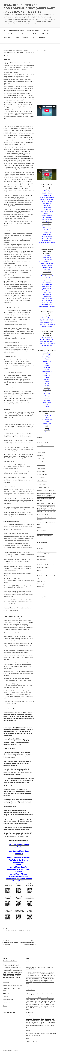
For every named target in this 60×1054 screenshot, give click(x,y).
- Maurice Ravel (41, 461)
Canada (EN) (47, 355)
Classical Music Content (9, 33)
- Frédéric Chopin (41, 465)
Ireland (47, 383)
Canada (47, 417)
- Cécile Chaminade (42, 474)
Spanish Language (20, 932)
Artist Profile (29, 964)
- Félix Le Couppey (41, 484)
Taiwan (47, 406)
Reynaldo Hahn (47, 224)
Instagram (34, 1041)
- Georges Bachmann (42, 480)
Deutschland (47, 361)
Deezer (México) (18, 881)
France (47, 359)
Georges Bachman (7, 975)
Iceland (47, 381)
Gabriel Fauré (47, 207)
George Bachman (47, 238)
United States (47, 353)
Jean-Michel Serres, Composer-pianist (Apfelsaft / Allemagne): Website (29, 8)
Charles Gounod (47, 219)
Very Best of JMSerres (31, 967)
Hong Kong (47, 379)
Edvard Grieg (47, 228)
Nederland (47, 388)
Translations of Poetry (45, 33)
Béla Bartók (46, 213)
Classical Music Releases (33, 30)
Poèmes (39, 527)
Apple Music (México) (18, 874)
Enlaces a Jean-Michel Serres (19, 858)
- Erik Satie (39, 449)
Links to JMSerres (43, 41)
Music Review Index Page (43, 514)
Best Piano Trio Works (46, 322)
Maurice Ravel (47, 195)
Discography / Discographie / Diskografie (46, 490)
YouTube (16, 37)
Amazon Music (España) (18, 876)
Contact (34, 41)
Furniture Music (47, 326)
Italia (47, 363)
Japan (47, 385)
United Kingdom (47, 357)
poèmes (39, 570)
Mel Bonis (47, 205)
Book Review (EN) (41, 548)
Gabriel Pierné (47, 230)
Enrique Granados (47, 215)
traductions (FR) (41, 581)
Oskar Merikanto (47, 209)
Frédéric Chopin (47, 201)
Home (5, 30)
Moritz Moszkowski (47, 211)
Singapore (47, 400)
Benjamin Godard (47, 236)
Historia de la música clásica (20, 930)
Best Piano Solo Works (47, 320)
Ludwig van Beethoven (47, 199)
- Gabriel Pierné (41, 471)
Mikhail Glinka (10, 932)
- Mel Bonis (40, 455)
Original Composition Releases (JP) (45, 564)
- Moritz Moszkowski (42, 477)
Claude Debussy (47, 193)
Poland (47, 396)
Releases (39, 573)
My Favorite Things (41, 530)
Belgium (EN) (47, 369)
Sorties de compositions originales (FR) (46, 575)
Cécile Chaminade (47, 217)
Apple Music (42, 37)
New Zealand (47, 390)
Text (7, 928)
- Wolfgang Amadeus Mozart (44, 487)
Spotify (33, 37)
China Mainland (47, 371)
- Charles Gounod (41, 468)
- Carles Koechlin (41, 452)
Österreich (47, 394)
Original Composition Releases (16, 30)
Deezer (16, 41)
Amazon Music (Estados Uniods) (19, 879)
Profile (27, 41)
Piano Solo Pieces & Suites (47, 324)
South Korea (47, 402)
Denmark (47, 375)
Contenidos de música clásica (18, 840)
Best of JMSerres (47, 318)
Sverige (47, 404)
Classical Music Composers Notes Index (12, 985)
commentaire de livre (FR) (43, 553)
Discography (46, 30)
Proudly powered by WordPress (10, 1050)
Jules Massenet (47, 222)
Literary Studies (33, 33)
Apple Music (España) (18, 867)
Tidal (22, 41)
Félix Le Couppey (47, 234)
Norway (47, 392)
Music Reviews (22, 33)
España (47, 365)
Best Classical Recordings (47, 242)
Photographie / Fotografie (43, 567)
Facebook (28, 1041)
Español (8, 930)
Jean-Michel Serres (22, 50)
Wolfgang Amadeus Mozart (47, 197)
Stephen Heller (47, 232)
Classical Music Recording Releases (45, 445)
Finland (47, 377)
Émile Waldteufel (47, 226)
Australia (47, 367)
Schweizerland (47, 398)
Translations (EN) (41, 584)
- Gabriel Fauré (40, 458)
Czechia (47, 373)
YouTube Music (25, 37)
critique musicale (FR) (42, 556)
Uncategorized (40, 586)
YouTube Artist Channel (18, 860)
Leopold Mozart (47, 240)
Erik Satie (47, 191)
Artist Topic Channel (30, 990)
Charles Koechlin (47, 203)
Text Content (7, 37)
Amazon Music (7, 41)
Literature (5, 996)
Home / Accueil (6, 1002)
